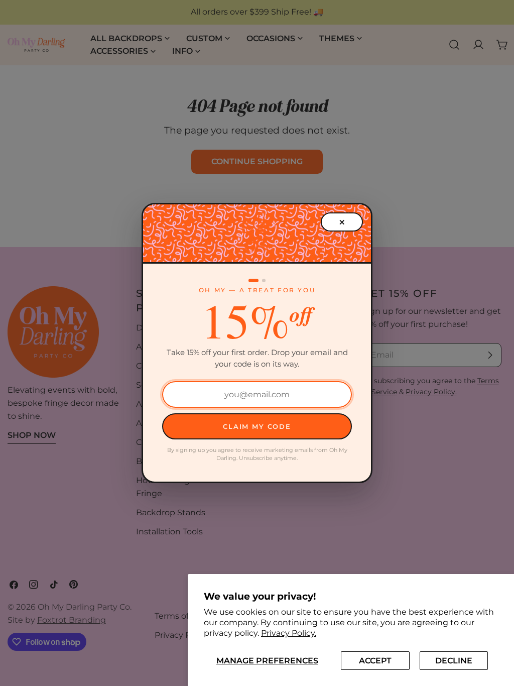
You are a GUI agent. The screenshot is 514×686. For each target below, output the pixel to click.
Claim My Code (257, 426)
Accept (375, 660)
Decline (453, 660)
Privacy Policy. (288, 633)
